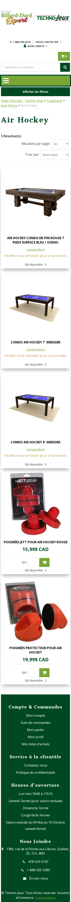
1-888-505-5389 (38, 870)
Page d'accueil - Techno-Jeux (22, 101)
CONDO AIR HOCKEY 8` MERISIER (35, 442)
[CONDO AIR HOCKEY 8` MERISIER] (35, 405)
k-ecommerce (45, 897)
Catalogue (54, 101)
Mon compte (36, 46)
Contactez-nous (35, 765)
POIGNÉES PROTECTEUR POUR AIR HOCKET (35, 650)
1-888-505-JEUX (22, 42)
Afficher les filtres (35, 92)
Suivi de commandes (35, 722)
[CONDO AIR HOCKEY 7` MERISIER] (35, 305)
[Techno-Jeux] (35, 18)
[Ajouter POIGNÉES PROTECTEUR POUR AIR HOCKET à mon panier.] (44, 672)
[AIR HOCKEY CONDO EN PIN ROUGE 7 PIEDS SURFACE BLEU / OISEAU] (35, 201)
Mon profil (35, 737)
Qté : (25, 562)
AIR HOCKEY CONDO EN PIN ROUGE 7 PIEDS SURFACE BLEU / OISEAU (35, 240)
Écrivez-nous (38, 878)
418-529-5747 (38, 861)
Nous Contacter (47, 42)
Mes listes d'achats (36, 744)
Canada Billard (35, 249)
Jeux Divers (9, 105)
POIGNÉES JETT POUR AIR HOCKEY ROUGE (35, 542)
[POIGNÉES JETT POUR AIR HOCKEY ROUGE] (35, 505)
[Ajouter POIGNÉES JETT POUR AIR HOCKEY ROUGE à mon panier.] (44, 562)
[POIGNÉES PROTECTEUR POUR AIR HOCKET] (35, 611)
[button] (64, 56)
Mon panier (35, 730)
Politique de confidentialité (35, 772)
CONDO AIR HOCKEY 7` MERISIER (35, 342)
